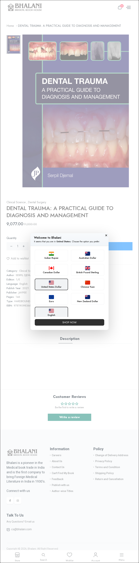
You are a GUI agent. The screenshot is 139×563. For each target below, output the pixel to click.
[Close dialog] (106, 235)
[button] (51, 255)
